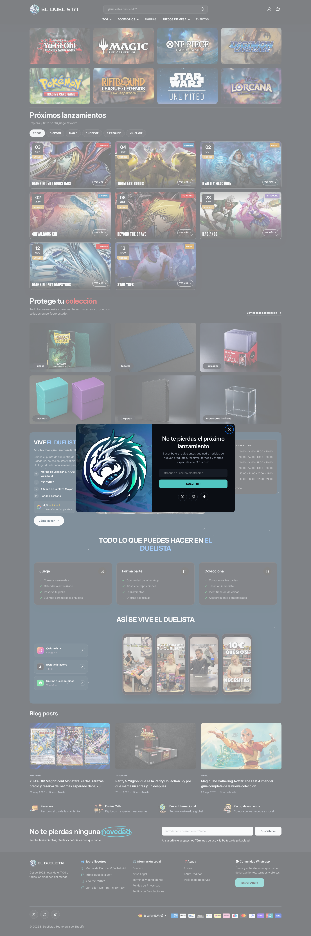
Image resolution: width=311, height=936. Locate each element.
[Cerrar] (229, 429)
